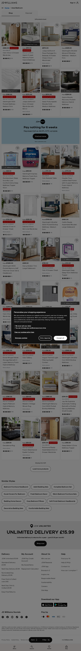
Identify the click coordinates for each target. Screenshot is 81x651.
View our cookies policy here (24, 332)
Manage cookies (21, 338)
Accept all (60, 338)
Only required (45, 338)
